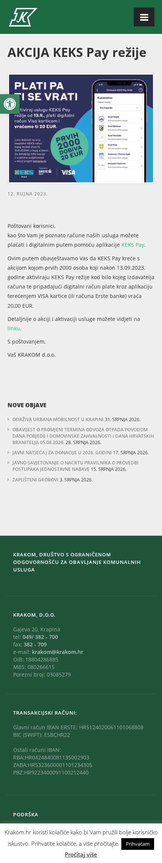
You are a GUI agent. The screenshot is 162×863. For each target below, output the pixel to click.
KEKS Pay (132, 244)
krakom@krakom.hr (57, 651)
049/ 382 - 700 (40, 636)
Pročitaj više (81, 854)
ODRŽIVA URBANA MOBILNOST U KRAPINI (58, 419)
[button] (10, 104)
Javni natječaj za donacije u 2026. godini (62, 452)
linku (14, 328)
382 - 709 (35, 644)
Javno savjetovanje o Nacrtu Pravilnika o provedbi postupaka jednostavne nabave (75, 466)
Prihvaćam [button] (138, 843)
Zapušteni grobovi (35, 480)
